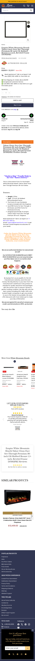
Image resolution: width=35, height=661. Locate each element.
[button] (17, 142)
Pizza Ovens (5, 567)
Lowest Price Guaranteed (9, 578)
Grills (3, 559)
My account (5, 615)
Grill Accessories (7, 571)
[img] (17, 407)
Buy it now (17, 105)
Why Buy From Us (7, 605)
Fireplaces (5, 557)
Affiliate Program (7, 593)
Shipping (4, 97)
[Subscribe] (27, 648)
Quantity (5, 89)
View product (17, 513)
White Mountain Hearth (9, 58)
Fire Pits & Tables (7, 562)
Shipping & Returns (7, 588)
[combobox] (17, 10)
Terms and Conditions (8, 586)
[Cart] (28, 5)
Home (3, 44)
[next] (32, 516)
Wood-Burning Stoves (8, 569)
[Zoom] (28, 40)
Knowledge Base (7, 608)
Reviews (4, 610)
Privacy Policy (6, 583)
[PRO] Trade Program (8, 613)
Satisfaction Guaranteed (9, 581)
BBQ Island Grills (6, 564)
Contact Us (5, 603)
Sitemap (4, 591)
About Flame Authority (8, 600)
